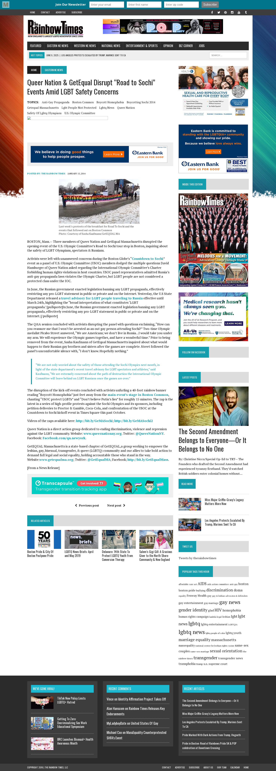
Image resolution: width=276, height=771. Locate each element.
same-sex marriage (199, 651)
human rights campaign (194, 616)
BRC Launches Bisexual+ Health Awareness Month (75, 741)
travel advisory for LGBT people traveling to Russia (102, 298)
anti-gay (234, 584)
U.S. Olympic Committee (79, 113)
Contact (45, 12)
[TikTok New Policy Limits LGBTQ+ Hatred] (42, 707)
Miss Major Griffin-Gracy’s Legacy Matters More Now (224, 502)
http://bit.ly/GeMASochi (94, 421)
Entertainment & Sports (142, 45)
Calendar (235, 767)
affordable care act (188, 584)
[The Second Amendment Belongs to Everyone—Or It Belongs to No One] (214, 423)
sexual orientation (226, 650)
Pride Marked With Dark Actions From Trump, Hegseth (211, 735)
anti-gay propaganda (55, 102)
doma (238, 590)
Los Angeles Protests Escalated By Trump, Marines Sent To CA (224, 522)
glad (211, 610)
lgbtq (194, 623)
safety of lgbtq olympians (44, 113)
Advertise (61, 12)
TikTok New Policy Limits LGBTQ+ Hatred (71, 700)
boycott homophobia (110, 102)
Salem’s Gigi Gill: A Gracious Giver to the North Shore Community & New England (155, 555)
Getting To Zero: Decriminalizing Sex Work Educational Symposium (72, 723)
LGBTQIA (233, 624)
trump (199, 664)
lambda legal (215, 616)
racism (231, 645)
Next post (114, 505)
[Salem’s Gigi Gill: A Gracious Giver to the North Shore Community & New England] (156, 546)
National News (111, 45)
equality (182, 596)
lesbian (226, 616)
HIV (218, 610)
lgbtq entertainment (214, 624)
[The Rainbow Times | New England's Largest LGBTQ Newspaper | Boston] (62, 28)
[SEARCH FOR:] (228, 54)
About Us (208, 767)
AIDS (202, 583)
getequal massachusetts (43, 107)
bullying (201, 590)
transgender (205, 658)
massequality (187, 645)
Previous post (89, 505)
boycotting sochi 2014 (141, 102)
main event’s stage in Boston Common (138, 395)
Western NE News (85, 45)
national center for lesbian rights (211, 645)
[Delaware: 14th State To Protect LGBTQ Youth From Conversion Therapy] (119, 546)
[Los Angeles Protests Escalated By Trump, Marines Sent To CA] (190, 529)
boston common (83, 102)
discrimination (219, 590)
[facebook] (212, 12)
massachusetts (223, 639)
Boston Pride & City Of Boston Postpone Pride (40, 553)
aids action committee (218, 584)
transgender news (230, 658)
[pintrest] (225, 12)
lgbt (234, 616)
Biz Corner (186, 45)
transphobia (187, 664)
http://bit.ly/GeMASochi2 (133, 421)
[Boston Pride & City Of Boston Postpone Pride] (44, 546)
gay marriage (211, 603)
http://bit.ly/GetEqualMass (147, 459)
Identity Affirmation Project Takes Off (142, 699)
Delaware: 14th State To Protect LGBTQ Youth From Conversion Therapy (117, 555)
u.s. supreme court (215, 664)
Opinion (168, 45)
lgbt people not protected (79, 107)
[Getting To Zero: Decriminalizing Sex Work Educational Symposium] (42, 727)
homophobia (231, 610)
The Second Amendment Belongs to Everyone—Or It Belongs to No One (212, 440)
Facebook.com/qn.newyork (64, 438)
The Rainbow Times (53, 173)
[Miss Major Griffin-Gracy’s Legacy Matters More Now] (190, 508)
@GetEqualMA (98, 459)
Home (32, 12)
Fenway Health (197, 596)
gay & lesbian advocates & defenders (229, 595)
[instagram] (232, 12)
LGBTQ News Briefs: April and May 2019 (79, 553)
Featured (35, 45)
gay (209, 595)
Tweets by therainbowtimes (197, 558)
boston (243, 584)
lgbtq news (106, 107)
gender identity (193, 610)
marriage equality (194, 639)
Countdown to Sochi (147, 258)
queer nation (126, 107)
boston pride (187, 590)
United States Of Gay (144, 723)
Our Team (221, 767)
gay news (229, 602)
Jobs (201, 45)
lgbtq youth (233, 633)
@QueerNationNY (149, 433)
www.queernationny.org (103, 433)
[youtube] (239, 12)
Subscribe (77, 12)
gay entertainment (191, 603)
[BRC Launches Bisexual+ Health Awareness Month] (42, 748)
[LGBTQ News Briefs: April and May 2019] (81, 546)
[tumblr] (246, 12)
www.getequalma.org (56, 459)
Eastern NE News (57, 45)
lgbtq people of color (215, 633)
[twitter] (219, 12)
